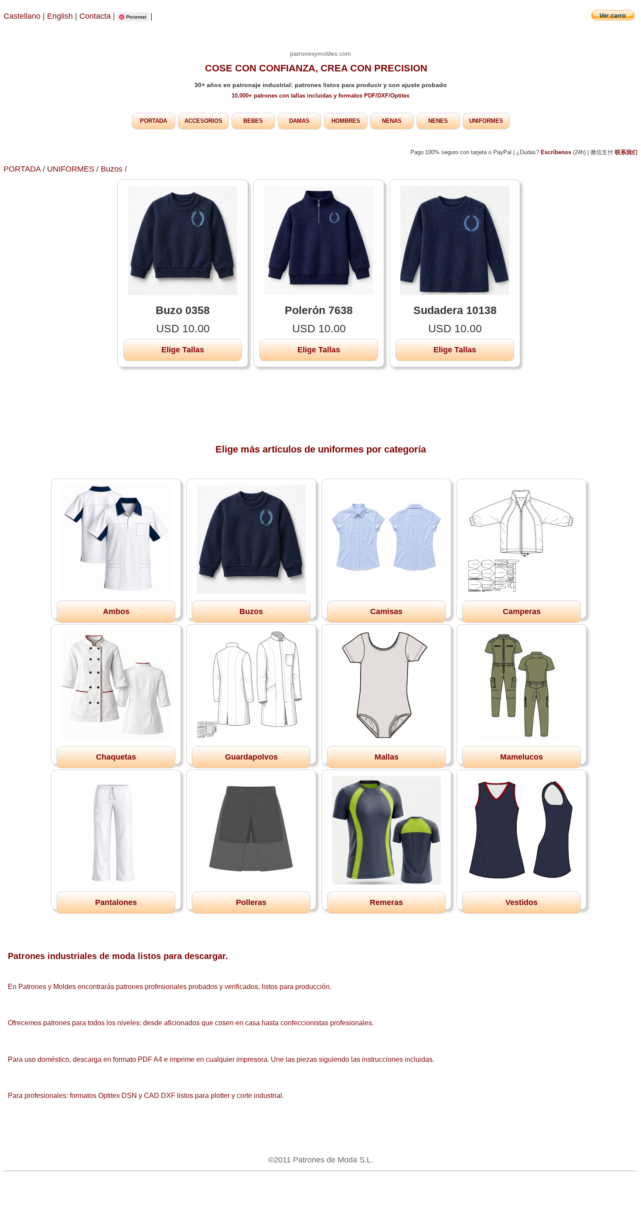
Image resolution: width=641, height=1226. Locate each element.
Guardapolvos (251, 757)
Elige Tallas (182, 349)
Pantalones (116, 902)
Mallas (387, 757)
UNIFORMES (486, 121)
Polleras (251, 902)
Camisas (386, 611)
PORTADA (153, 121)
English (60, 16)
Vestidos (521, 902)
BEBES (253, 121)
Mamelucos (521, 757)
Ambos (116, 611)
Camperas (522, 611)
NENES (438, 121)
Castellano (22, 16)
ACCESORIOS (203, 121)
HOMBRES (345, 121)
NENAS (392, 121)
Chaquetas (116, 757)
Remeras (386, 902)
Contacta (96, 16)
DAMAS (299, 121)
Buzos (112, 169)
